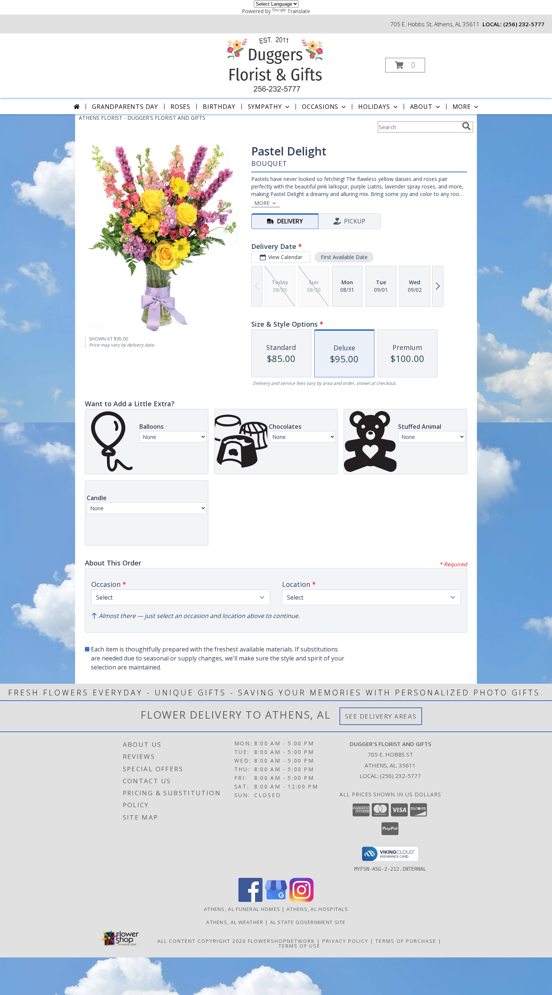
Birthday (219, 107)
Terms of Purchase (406, 941)
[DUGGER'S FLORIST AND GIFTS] (275, 62)
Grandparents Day (125, 107)
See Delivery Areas (381, 716)
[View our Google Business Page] (276, 899)
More (461, 107)
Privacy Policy (345, 941)
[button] (405, 65)
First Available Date (344, 257)
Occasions (320, 107)
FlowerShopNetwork (281, 941)
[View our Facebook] (250, 899)
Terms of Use (299, 945)
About (421, 107)
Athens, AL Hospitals (317, 909)
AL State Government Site (308, 922)
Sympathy (265, 107)
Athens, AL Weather (234, 922)
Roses (180, 107)
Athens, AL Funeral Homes (242, 909)
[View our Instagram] (302, 899)
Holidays (374, 107)
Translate (298, 11)
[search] (466, 126)
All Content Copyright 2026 (201, 941)
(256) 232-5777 (523, 24)
